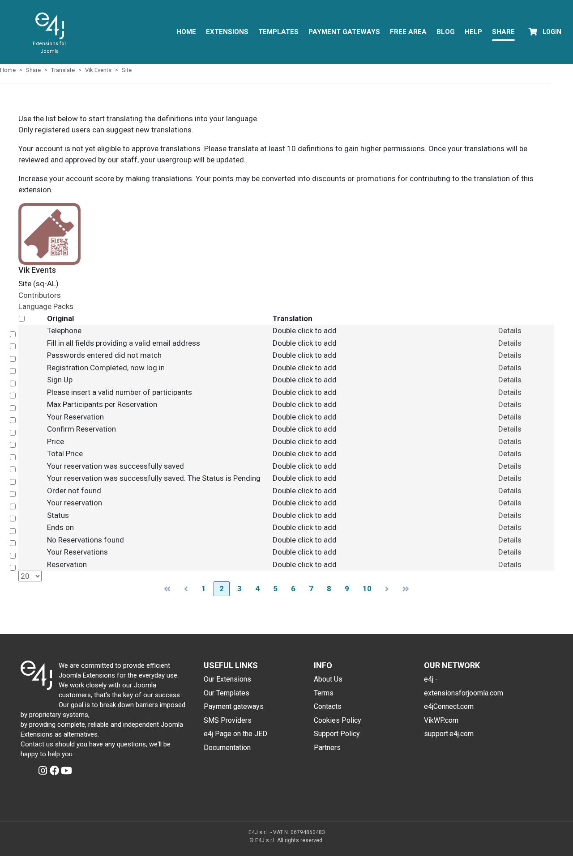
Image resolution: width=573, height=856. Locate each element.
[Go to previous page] (186, 588)
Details (510, 330)
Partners (327, 747)
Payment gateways (234, 706)
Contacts (328, 706)
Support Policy (337, 733)
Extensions (227, 32)
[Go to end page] (406, 588)
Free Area (408, 32)
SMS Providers (228, 720)
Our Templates (226, 693)
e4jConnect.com (449, 706)
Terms (324, 693)
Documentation (227, 747)
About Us (328, 679)
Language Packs (45, 306)
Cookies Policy (337, 720)
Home (186, 32)
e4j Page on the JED (235, 733)
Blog (445, 32)
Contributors (39, 295)
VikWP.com (441, 720)
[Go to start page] (167, 588)
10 (367, 588)
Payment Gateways (344, 32)
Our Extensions (227, 679)
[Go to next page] (387, 588)
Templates (278, 32)
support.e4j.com (449, 733)
